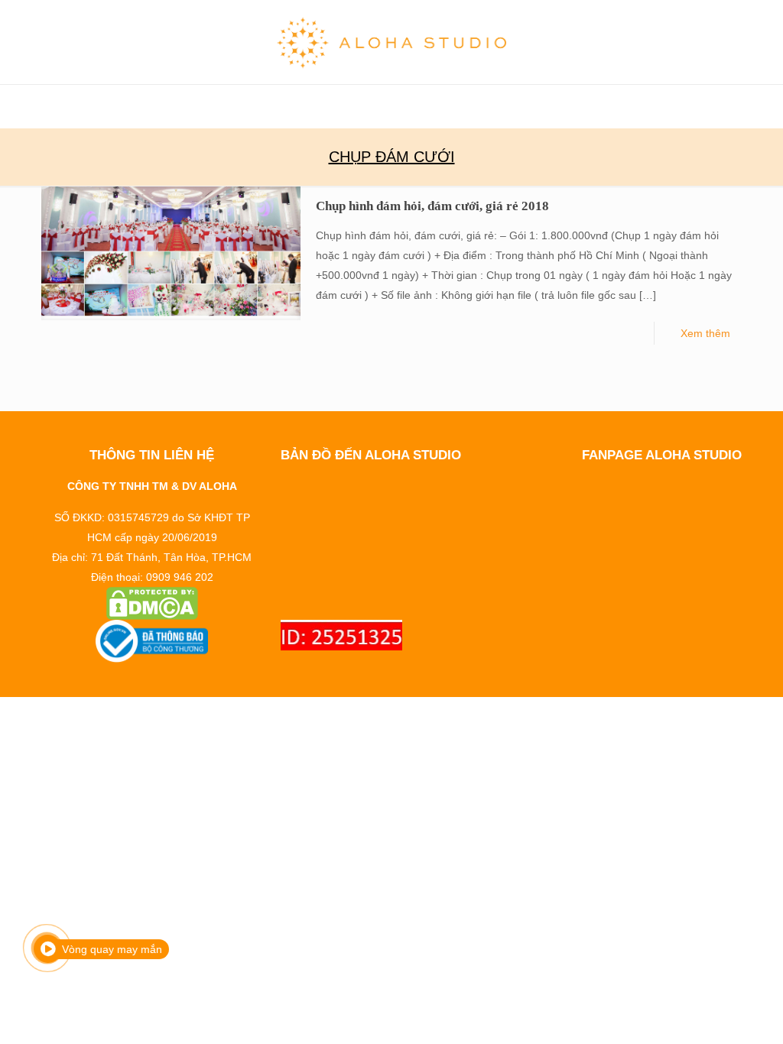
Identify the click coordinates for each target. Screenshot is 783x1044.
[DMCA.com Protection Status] (151, 603)
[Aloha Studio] (391, 42)
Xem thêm (705, 333)
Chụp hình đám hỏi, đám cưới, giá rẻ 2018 (432, 206)
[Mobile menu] (13, 106)
